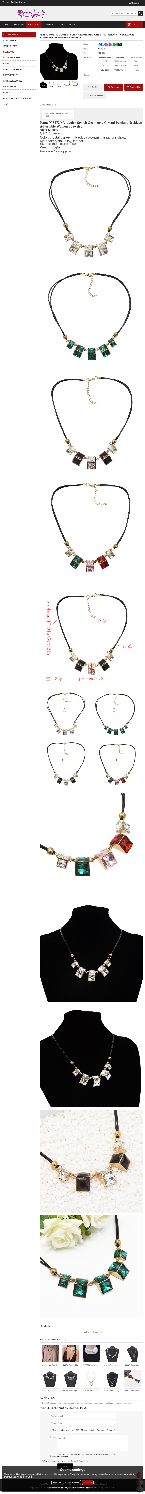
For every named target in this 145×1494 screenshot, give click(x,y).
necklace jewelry (66, 1403)
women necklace (123, 1403)
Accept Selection (72, 1482)
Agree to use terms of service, (66, 1461)
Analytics (67, 1488)
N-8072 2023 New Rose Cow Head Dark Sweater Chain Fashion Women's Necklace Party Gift (132, 1391)
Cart (135, 24)
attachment (63, 1457)
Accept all (88, 1482)
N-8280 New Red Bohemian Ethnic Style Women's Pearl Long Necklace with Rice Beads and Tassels (50, 1365)
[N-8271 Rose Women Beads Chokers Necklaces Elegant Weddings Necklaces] (91, 1353)
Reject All (57, 1482)
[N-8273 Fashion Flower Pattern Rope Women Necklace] (70, 1353)
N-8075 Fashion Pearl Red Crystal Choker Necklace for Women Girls (91, 1391)
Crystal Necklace (48, 1403)
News (72, 24)
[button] (94, 95)
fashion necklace (84, 1403)
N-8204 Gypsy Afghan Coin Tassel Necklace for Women (70, 1391)
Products (33, 24)
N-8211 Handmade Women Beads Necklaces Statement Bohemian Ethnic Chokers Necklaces (50, 1391)
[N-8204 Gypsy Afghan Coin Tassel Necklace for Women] (70, 1378)
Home (7, 24)
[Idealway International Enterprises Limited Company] (43, 13)
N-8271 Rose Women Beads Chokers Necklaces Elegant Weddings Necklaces (91, 1365)
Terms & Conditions (79, 1461)
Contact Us (50, 24)
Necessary (55, 1488)
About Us (19, 24)
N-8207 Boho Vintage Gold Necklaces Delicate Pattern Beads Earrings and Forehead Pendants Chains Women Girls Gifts (132, 1365)
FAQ (63, 24)
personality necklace (104, 1403)
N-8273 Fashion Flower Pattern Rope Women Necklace (70, 1365)
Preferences (80, 1488)
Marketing (92, 1488)
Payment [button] (115, 87)
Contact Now (135, 87)
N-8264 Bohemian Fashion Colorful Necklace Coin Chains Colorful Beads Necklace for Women (112, 1365)
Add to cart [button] (93, 87)
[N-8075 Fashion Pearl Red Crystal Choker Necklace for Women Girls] (91, 1378)
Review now (97, 1332)
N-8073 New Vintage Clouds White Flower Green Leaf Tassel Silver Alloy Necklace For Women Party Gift (112, 1391)
